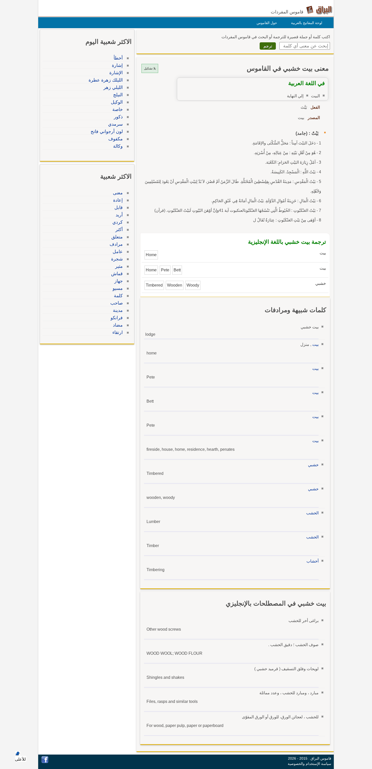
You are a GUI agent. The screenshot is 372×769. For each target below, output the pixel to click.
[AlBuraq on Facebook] (45, 762)
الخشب (312, 513)
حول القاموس (267, 23)
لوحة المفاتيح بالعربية (306, 23)
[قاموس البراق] (319, 9)
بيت (315, 344)
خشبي (313, 465)
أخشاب (312, 561)
